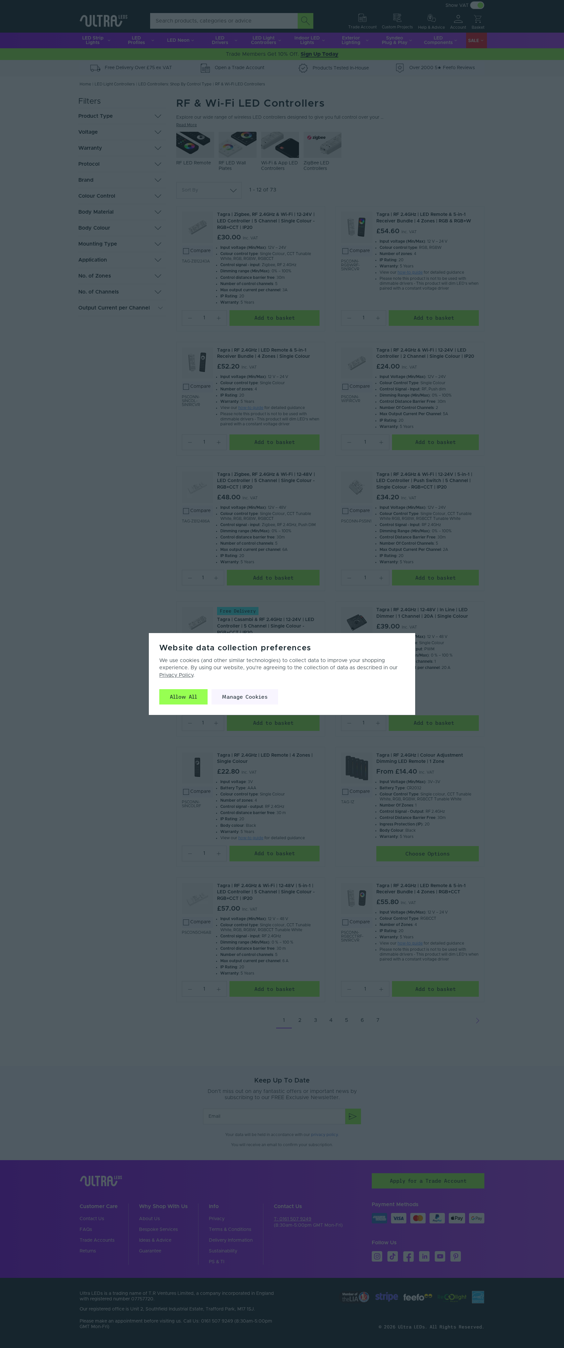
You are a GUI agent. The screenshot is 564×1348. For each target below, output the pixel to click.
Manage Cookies (245, 697)
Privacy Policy (176, 675)
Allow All (183, 697)
